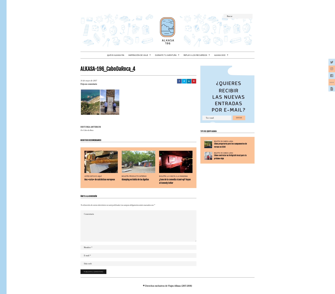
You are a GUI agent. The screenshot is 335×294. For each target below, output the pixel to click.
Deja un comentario (88, 84)
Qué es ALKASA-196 (115, 55)
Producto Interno (138, 176)
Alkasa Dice (219, 55)
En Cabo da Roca (90, 128)
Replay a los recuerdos (195, 55)
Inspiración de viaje (138, 55)
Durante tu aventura (166, 55)
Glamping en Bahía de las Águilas (135, 179)
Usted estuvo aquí (93, 176)
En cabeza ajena (227, 141)
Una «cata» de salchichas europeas (99, 179)
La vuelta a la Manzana (177, 176)
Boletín (125, 176)
